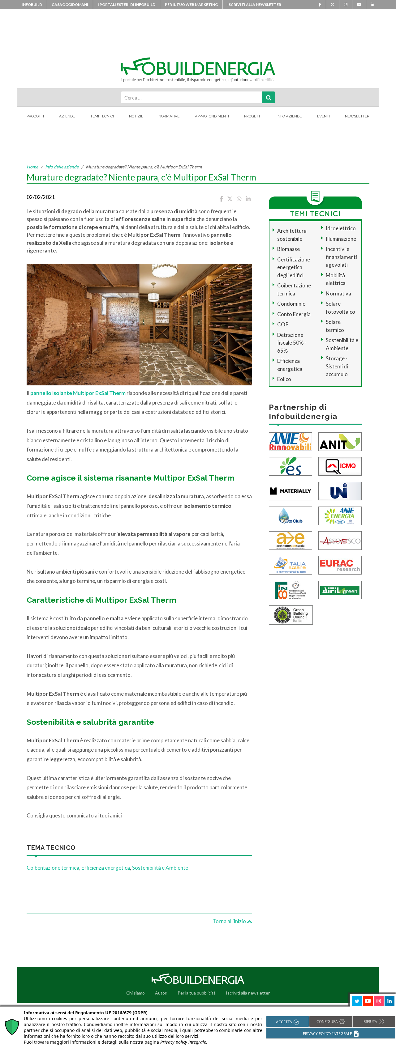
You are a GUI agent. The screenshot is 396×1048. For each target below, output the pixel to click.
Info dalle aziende (62, 166)
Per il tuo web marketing (191, 4)
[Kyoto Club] (290, 515)
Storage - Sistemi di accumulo (337, 366)
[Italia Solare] (290, 564)
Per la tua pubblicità (197, 992)
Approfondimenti (212, 116)
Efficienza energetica (105, 867)
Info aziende (289, 116)
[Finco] (290, 589)
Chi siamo (135, 992)
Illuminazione (341, 238)
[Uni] (340, 490)
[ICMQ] (340, 465)
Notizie (136, 116)
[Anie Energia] (340, 515)
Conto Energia (294, 314)
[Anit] (340, 441)
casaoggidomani (70, 4)
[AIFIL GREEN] (340, 589)
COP (283, 324)
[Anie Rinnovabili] (290, 441)
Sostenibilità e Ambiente (160, 867)
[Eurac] (340, 564)
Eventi (323, 116)
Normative (168, 116)
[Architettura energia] (290, 540)
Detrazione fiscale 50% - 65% (291, 343)
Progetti (252, 116)
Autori (161, 992)
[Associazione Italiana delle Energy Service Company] (340, 540)
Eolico (284, 379)
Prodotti (35, 116)
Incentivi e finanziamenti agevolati (341, 257)
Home (32, 166)
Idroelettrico (341, 228)
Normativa (338, 293)
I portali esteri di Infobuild (126, 4)
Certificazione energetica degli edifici (293, 267)
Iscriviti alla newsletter (254, 4)
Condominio (291, 303)
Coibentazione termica (53, 867)
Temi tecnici (102, 116)
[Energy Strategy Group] (290, 465)
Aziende (67, 116)
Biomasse (288, 249)
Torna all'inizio (230, 921)
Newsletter (357, 116)
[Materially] (290, 490)
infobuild (32, 4)
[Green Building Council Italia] (291, 614)
